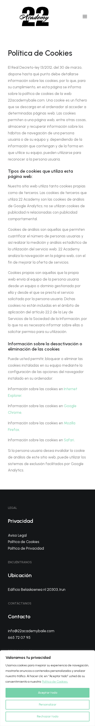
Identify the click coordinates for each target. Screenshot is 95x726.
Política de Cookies (23, 541)
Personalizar (47, 704)
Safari (69, 440)
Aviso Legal (17, 535)
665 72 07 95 (19, 637)
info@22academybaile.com (31, 631)
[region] (47, 688)
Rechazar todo (47, 716)
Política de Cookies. (55, 682)
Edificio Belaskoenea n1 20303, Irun (36, 589)
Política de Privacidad (26, 548)
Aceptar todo (47, 693)
